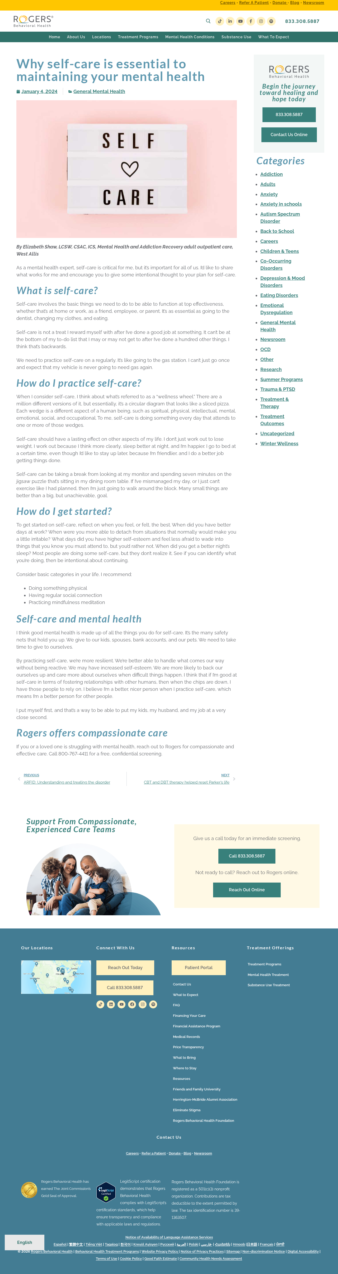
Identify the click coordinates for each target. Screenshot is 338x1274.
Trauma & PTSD (277, 389)
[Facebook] (250, 21)
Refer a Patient (254, 3)
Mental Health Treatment (268, 975)
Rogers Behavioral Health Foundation (203, 1121)
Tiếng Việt (94, 1244)
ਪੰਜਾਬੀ (280, 1244)
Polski (193, 1244)
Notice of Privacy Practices (202, 1251)
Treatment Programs (264, 964)
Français (266, 1244)
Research (271, 369)
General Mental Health (99, 91)
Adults (267, 184)
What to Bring (184, 1058)
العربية (181, 1244)
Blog (294, 3)
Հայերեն (222, 1244)
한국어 (125, 1244)
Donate (280, 3)
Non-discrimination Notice (263, 1251)
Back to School (277, 231)
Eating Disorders (279, 295)
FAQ (176, 1005)
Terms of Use (106, 1259)
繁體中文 (76, 1244)
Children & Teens (279, 251)
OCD (265, 349)
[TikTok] (219, 21)
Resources (181, 1079)
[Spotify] (271, 21)
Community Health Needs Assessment (211, 1259)
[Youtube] (240, 21)
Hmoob (239, 1244)
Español (60, 1244)
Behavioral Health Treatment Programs (107, 1251)
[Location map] (56, 977)
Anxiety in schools (281, 204)
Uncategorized (277, 433)
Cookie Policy (131, 1259)
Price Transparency (188, 1047)
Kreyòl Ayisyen (145, 1244)
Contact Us (182, 984)
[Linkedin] (111, 1004)
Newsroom (313, 3)
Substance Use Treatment (269, 985)
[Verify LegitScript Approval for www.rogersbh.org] (106, 1201)
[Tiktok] (100, 1004)
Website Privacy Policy (160, 1251)
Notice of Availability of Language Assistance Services (169, 1237)
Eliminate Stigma (186, 1110)
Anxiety (269, 194)
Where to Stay (184, 1068)
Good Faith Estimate (160, 1259)
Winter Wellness (279, 443)
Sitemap (233, 1251)
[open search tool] (208, 21)
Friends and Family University (196, 1089)
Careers (228, 3)
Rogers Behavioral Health (52, 1251)
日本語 (252, 1244)
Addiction (271, 174)
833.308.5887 (302, 21)
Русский (167, 1244)
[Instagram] (261, 21)
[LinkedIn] (230, 21)
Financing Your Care (189, 1016)
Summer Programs (281, 379)
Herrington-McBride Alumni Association (205, 1099)
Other (267, 359)
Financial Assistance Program (196, 1026)
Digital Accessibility (303, 1251)
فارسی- (206, 1244)
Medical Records (186, 1037)
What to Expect (185, 995)
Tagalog (111, 1244)
